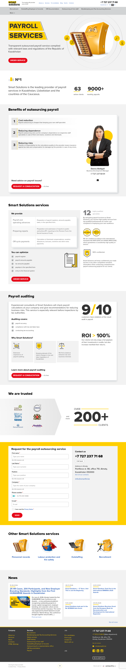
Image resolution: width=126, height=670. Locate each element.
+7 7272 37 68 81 (98, 634)
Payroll (29, 651)
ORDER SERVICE (17, 60)
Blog (61, 3)
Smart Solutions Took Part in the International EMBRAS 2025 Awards (104, 590)
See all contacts (97, 643)
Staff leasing (31, 639)
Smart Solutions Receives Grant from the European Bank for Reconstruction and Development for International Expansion (104, 610)
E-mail (14, 501)
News (10, 640)
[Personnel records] (20, 546)
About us (41, 3)
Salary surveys (32, 637)
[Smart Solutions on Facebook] (94, 651)
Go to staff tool (99, 658)
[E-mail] (97, 180)
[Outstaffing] (77, 546)
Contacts (71, 3)
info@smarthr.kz (82, 479)
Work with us (68, 642)
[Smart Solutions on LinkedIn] (98, 651)
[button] (104, 5)
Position (14, 472)
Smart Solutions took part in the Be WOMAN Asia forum (76, 607)
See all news (113, 622)
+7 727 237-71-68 (102, 631)
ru (110, 5)
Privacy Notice (21, 666)
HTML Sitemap (13, 644)
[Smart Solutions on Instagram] (102, 651)
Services (47, 3)
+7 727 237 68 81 (97, 174)
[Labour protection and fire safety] (49, 546)
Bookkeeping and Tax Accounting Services (96, 9)
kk (114, 5)
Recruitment (14, 9)
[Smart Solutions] (14, 3)
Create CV (68, 640)
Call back (80, 461)
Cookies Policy (12, 666)
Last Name (16, 463)
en (112, 5)
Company (15, 482)
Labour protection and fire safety (49, 558)
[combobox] (14, 496)
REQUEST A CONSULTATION (26, 186)
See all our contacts (82, 475)
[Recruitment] (105, 546)
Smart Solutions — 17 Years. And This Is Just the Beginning (76, 589)
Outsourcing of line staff (70, 9)
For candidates (55, 3)
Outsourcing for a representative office (40, 646)
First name (16, 453)
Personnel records (21, 557)
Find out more (36, 617)
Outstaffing (77, 557)
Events (66, 3)
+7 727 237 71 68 (109, 2)
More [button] (12, 13)
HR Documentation (52, 9)
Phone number (17, 493)
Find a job (67, 638)
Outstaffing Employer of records (32, 9)
